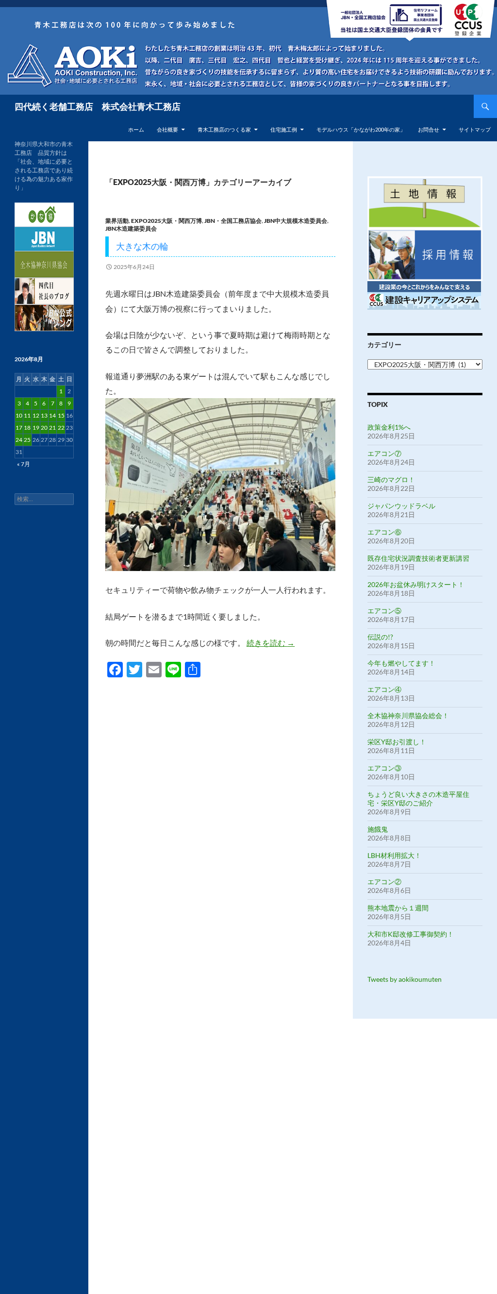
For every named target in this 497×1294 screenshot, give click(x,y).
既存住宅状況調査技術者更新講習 (418, 558)
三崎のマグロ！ (391, 479)
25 (27, 439)
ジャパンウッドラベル (401, 506)
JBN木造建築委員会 (131, 228)
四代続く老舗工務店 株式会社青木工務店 (98, 106)
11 (27, 415)
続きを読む (271, 642)
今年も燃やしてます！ (401, 663)
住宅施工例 (283, 129)
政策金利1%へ (389, 427)
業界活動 (117, 220)
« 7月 (23, 464)
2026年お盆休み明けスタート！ (415, 584)
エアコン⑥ (384, 532)
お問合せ (428, 129)
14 (52, 415)
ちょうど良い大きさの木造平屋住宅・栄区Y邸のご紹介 (418, 798)
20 (44, 427)
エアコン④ (384, 689)
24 (19, 439)
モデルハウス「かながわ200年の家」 (360, 129)
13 (44, 415)
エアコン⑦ (384, 453)
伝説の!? (380, 637)
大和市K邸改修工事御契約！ (410, 934)
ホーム (136, 129)
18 (27, 427)
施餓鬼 (377, 829)
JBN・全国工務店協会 (233, 220)
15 (61, 415)
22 (61, 427)
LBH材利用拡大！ (394, 855)
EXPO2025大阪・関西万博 (166, 220)
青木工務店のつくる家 (224, 129)
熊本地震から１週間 (398, 908)
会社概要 (167, 129)
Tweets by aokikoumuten (404, 979)
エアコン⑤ (384, 610)
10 (19, 415)
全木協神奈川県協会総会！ (408, 715)
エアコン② (384, 881)
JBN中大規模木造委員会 (295, 220)
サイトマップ (475, 129)
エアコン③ (384, 768)
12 (36, 415)
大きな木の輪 (142, 246)
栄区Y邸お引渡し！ (396, 742)
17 (19, 427)
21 (52, 427)
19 (36, 427)
